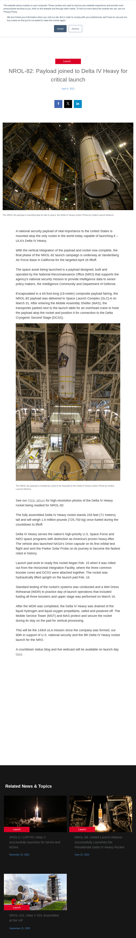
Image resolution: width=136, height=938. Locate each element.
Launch (67, 61)
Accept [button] (60, 28)
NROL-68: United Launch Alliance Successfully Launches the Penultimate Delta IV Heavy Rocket (99, 842)
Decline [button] (75, 28)
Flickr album (36, 500)
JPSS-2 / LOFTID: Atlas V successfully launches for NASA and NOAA (34, 842)
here (19, 654)
